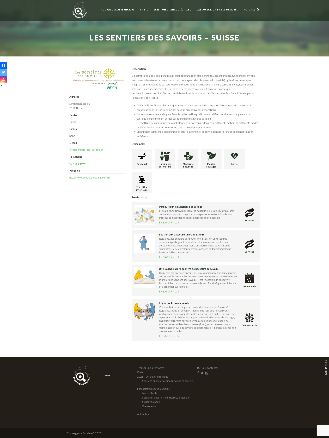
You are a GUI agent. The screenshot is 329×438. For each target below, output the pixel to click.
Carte (144, 9)
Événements (149, 406)
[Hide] (1, 85)
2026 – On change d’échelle (172, 9)
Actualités (252, 9)
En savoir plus (169, 222)
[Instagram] (3, 79)
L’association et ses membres (217, 9)
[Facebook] (3, 65)
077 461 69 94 (77, 163)
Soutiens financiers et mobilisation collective (167, 380)
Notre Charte (149, 393)
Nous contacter (209, 367)
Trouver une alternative (116, 9)
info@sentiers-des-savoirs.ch (86, 149)
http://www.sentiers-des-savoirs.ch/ (90, 177)
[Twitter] (3, 72)
